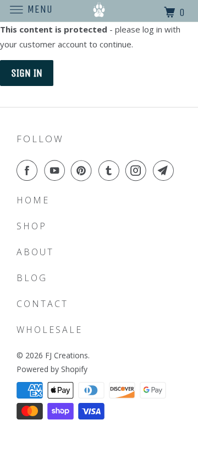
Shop (31, 226)
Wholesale (49, 330)
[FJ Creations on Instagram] (138, 170)
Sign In (26, 73)
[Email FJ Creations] (165, 170)
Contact (42, 304)
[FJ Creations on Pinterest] (83, 170)
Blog (31, 278)
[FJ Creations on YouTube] (56, 170)
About (35, 252)
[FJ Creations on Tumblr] (111, 170)
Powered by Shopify (51, 369)
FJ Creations (66, 355)
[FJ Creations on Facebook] (29, 170)
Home (33, 200)
